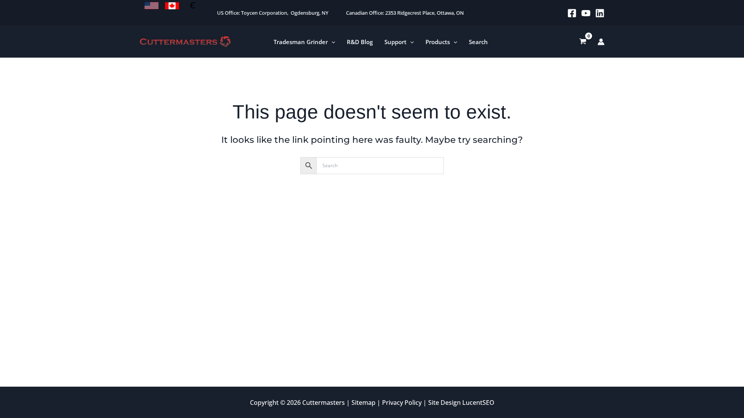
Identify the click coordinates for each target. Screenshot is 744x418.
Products (437, 42)
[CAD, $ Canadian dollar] (172, 6)
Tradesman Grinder (301, 42)
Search (478, 42)
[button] (331, 42)
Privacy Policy (402, 402)
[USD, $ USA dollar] (151, 6)
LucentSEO (478, 402)
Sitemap (363, 402)
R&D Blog (360, 42)
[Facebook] (572, 13)
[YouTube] (586, 13)
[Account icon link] (601, 41)
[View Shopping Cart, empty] (583, 42)
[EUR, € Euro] (192, 6)
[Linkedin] (599, 13)
